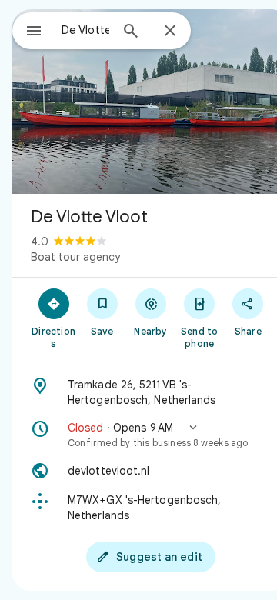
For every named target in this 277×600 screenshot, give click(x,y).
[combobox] (85, 30)
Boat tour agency (75, 257)
